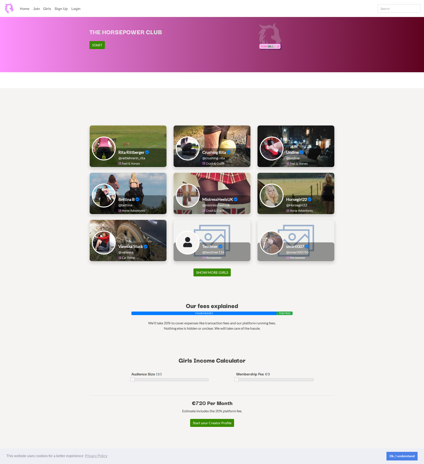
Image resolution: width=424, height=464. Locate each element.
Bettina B (126, 199)
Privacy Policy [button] (96, 456)
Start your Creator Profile (212, 423)
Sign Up (61, 8)
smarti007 (295, 246)
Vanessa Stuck (131, 246)
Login (75, 8)
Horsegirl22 (297, 199)
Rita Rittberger (131, 152)
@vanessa (125, 252)
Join (36, 8)
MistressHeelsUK (218, 199)
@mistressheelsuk (216, 205)
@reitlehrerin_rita (131, 158)
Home (25, 8)
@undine (293, 158)
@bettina (125, 205)
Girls (47, 8)
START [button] (97, 45)
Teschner (210, 246)
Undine (292, 152)
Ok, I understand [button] (402, 456)
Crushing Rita (214, 152)
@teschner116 (213, 252)
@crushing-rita (213, 158)
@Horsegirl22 (296, 205)
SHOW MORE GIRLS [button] (212, 272)
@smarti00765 (297, 252)
